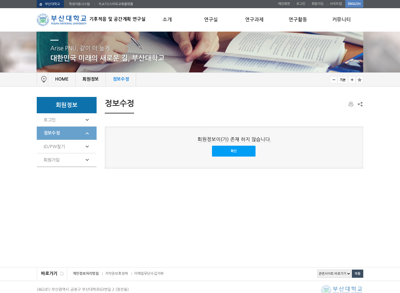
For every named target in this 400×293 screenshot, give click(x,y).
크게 (351, 79)
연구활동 (298, 19)
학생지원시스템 (79, 4)
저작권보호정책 (116, 273)
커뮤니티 (341, 19)
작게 (333, 79)
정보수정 (52, 133)
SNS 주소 (359, 104)
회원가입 (318, 3)
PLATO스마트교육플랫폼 (116, 4)
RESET (343, 79)
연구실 (211, 19)
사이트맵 (336, 3)
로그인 (300, 3)
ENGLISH (354, 3)
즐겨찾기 (359, 79)
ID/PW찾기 (54, 146)
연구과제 (254, 19)
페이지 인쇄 (351, 104)
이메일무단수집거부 (149, 273)
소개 (167, 19)
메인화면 (284, 3)
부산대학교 (52, 4)
